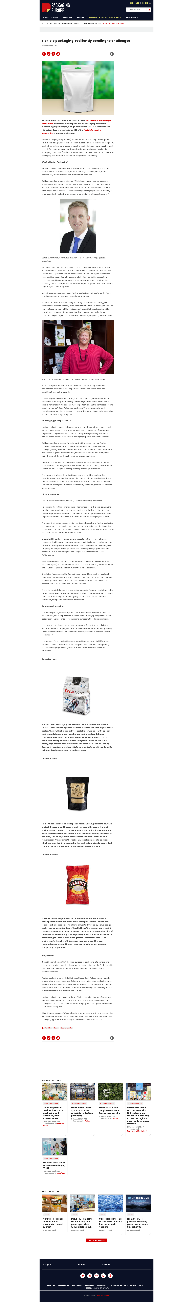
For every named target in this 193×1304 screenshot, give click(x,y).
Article (46, 1215)
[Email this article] (58, 54)
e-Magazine (67, 23)
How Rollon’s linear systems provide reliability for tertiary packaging (82, 1111)
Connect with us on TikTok (110, 1275)
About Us (44, 23)
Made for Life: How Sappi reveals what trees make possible (109, 1110)
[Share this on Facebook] (44, 54)
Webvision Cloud (102, 1295)
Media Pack (102, 1285)
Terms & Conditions (118, 1285)
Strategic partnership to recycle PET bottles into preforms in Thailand (110, 1223)
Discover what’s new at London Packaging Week (54, 1165)
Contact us (77, 1285)
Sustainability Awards (92, 23)
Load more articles (96, 1240)
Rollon (87, 1121)
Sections (80, 1264)
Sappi (115, 1118)
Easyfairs (61, 1173)
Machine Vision (118, 23)
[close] (93, 52)
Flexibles (48, 1028)
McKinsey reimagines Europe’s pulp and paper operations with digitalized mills (82, 1223)
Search (149, 9)
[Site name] (56, 11)
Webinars (77, 23)
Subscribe (134, 3)
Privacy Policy (137, 1285)
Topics (48, 1264)
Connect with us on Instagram (103, 1275)
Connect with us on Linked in (89, 1275)
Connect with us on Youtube (96, 1275)
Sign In (145, 3)
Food (56, 1028)
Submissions (55, 23)
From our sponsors (51, 1104)
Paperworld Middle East (137, 1131)
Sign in (81, 49)
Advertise (106, 23)
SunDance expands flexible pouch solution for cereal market (53, 1223)
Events (107, 1264)
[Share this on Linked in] (53, 54)
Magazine (89, 1285)
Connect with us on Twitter (82, 1275)
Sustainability (66, 1028)
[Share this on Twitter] (49, 54)
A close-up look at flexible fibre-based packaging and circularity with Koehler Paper (53, 1113)
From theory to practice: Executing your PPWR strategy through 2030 (137, 1223)
